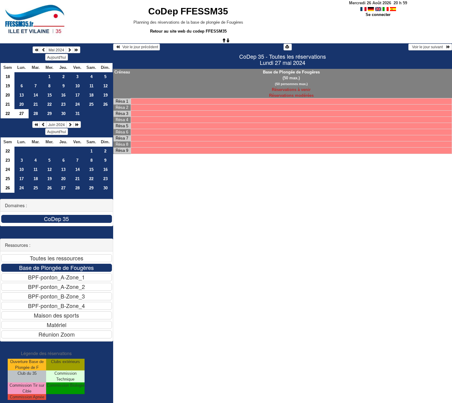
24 (77, 104)
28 (36, 113)
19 (8, 86)
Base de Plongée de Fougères (291, 72)
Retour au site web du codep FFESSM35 (188, 31)
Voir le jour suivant (428, 47)
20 (8, 95)
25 (91, 104)
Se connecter (378, 14)
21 (8, 104)
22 (49, 104)
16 (63, 95)
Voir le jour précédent (139, 47)
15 (49, 95)
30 (63, 113)
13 (21, 95)
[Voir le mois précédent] (43, 49)
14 (36, 95)
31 (77, 113)
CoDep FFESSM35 (188, 11)
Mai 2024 (56, 49)
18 (8, 76)
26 (105, 104)
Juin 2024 (56, 124)
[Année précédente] (36, 49)
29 (49, 113)
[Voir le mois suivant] (69, 49)
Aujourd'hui (56, 57)
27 (63, 188)
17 (77, 95)
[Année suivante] (76, 49)
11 (91, 86)
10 (77, 86)
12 (105, 86)
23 (63, 104)
